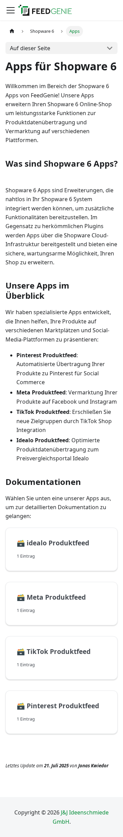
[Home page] (11, 31)
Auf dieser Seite (30, 48)
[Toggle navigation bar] (10, 10)
